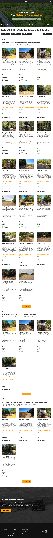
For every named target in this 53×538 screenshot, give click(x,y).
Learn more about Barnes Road (26, 212)
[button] (5, 34)
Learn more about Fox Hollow (9, 101)
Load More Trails (26, 306)
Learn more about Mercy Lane (9, 64)
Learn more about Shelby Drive (26, 286)
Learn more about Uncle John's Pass (44, 175)
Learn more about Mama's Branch (44, 138)
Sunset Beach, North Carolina (45, 24)
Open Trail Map (6, 510)
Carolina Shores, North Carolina (32, 24)
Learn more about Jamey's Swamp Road (26, 101)
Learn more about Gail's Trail (9, 175)
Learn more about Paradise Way (44, 101)
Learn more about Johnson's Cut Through (26, 249)
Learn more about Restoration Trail (26, 175)
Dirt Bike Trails (16, 10)
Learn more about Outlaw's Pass (26, 138)
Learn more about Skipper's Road (44, 249)
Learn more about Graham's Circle (26, 64)
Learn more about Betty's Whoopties (44, 64)
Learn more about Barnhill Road (44, 212)
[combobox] (25, 18)
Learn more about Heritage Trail (9, 212)
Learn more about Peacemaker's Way (9, 249)
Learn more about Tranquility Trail (9, 138)
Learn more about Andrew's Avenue (9, 286)
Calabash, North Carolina (19, 24)
